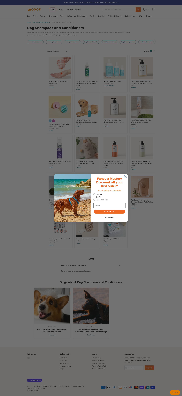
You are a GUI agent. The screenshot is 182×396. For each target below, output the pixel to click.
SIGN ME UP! (109, 211)
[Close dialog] (125, 176)
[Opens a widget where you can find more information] (175, 392)
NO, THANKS (109, 217)
